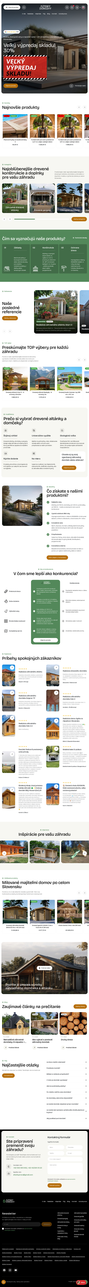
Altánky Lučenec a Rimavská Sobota (22, 1260)
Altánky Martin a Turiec (39, 1256)
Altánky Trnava (18, 1253)
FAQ (44, 14)
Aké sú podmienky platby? (56, 1086)
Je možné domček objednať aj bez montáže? (62, 1104)
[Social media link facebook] (4, 1270)
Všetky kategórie (79, 219)
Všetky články (80, 1006)
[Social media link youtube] (16, 1270)
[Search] (24, 7)
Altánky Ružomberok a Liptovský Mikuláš (59, 1256)
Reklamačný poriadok (8, 1249)
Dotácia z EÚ (77, 1249)
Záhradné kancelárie (80, 1213)
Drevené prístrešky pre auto (80, 1221)
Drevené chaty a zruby (62, 1226)
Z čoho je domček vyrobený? (57, 1080)
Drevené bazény (79, 1225)
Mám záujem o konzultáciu (57, 557)
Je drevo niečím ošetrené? (56, 1062)
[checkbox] (3, 1229)
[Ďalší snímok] (10, 331)
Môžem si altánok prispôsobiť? (58, 1074)
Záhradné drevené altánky (63, 1214)
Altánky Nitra (27, 1253)
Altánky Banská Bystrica (78, 1256)
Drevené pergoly (62, 1218)
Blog (48, 14)
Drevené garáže (79, 1216)
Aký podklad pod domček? (56, 1118)
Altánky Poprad (38, 1260)
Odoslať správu (55, 1185)
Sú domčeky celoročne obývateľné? (59, 1098)
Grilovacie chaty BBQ (62, 1238)
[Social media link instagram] (10, 1270)
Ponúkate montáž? (53, 1068)
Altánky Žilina (27, 1256)
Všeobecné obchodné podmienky (25, 1249)
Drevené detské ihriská (79, 1235)
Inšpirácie (38, 14)
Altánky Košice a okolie (61, 1260)
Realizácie (30, 14)
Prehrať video (45, 968)
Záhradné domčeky (63, 1222)
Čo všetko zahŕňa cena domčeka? (59, 1092)
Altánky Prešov (48, 1260)
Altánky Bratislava (7, 1253)
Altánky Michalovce (74, 1260)
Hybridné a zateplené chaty (62, 1232)
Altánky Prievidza (61, 1253)
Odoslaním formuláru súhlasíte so (18, 1229)
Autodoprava (63, 14)
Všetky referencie (10, 318)
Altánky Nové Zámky (48, 1253)
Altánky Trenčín (37, 1253)
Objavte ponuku (11, 86)
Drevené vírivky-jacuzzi (79, 1230)
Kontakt (54, 14)
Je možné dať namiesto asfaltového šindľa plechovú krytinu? (65, 1111)
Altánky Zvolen (6, 1260)
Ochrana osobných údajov (43, 1249)
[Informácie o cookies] (3, 1282)
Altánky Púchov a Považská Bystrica (12, 1256)
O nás (24, 14)
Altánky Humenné (7, 1264)
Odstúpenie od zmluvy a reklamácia (62, 1249)
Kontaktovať (8, 1075)
